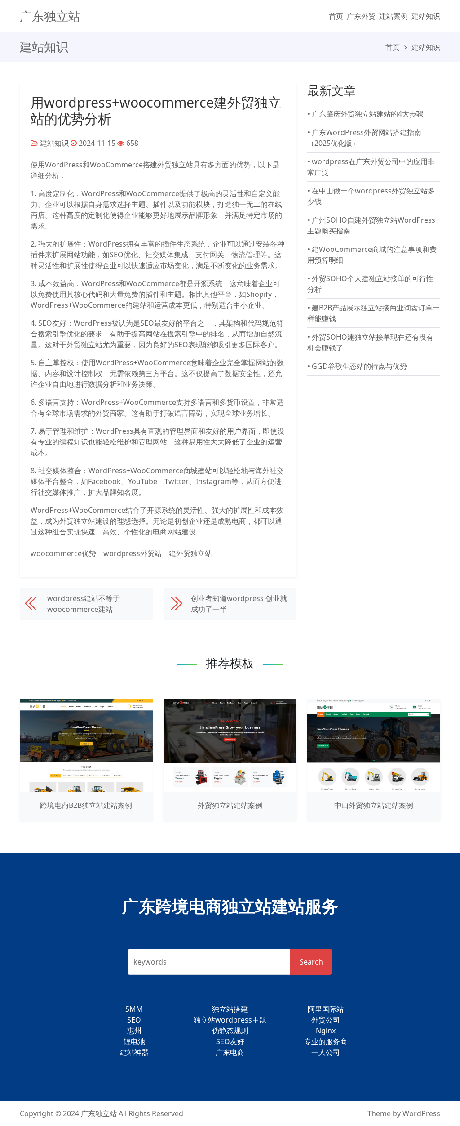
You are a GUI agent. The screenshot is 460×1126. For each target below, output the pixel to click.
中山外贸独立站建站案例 (373, 805)
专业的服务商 (325, 1041)
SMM (134, 1009)
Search (311, 962)
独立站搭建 (230, 1009)
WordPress (421, 1113)
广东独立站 (50, 16)
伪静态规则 (230, 1031)
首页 (336, 16)
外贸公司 (325, 1020)
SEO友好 (230, 1041)
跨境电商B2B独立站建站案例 (86, 805)
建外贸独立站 (190, 553)
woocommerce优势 (63, 553)
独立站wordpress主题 (230, 1020)
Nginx (326, 1031)
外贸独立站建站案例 (230, 805)
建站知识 (425, 16)
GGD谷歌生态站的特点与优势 (359, 366)
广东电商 (230, 1052)
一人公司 (325, 1052)
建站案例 (393, 16)
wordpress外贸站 (132, 553)
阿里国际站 (326, 1009)
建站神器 (134, 1052)
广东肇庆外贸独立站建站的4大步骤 (368, 114)
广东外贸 (361, 16)
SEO (134, 1020)
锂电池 (134, 1041)
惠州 (134, 1031)
